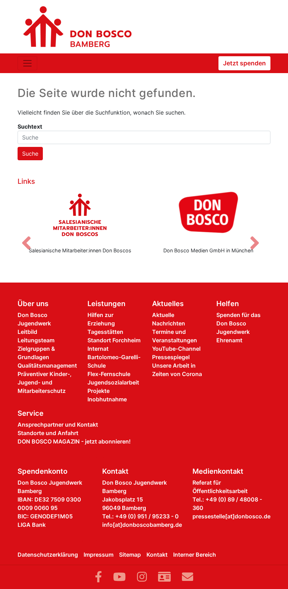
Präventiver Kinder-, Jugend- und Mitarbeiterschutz (45, 382)
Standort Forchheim (113, 340)
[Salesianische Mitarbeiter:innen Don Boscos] (80, 214)
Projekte (98, 390)
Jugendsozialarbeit (113, 382)
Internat (98, 348)
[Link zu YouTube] (119, 577)
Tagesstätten (105, 331)
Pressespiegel (171, 357)
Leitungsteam (36, 340)
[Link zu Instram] (142, 577)
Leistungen (106, 303)
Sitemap (130, 554)
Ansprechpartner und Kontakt (58, 424)
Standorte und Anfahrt (48, 432)
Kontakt (157, 554)
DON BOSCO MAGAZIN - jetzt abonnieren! (74, 441)
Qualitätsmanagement (47, 365)
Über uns (33, 303)
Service (31, 413)
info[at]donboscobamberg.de (142, 524)
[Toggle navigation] (27, 63)
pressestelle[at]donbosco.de (231, 516)
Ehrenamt (229, 340)
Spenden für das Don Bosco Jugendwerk (238, 323)
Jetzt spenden (244, 63)
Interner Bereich (194, 554)
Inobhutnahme (107, 399)
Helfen (227, 303)
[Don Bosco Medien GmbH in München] (208, 214)
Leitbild (27, 331)
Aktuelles (168, 303)
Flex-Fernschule (108, 373)
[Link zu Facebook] (98, 577)
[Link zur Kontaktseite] (164, 577)
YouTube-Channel (176, 348)
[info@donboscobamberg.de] (187, 577)
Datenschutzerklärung (48, 554)
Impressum (98, 554)
